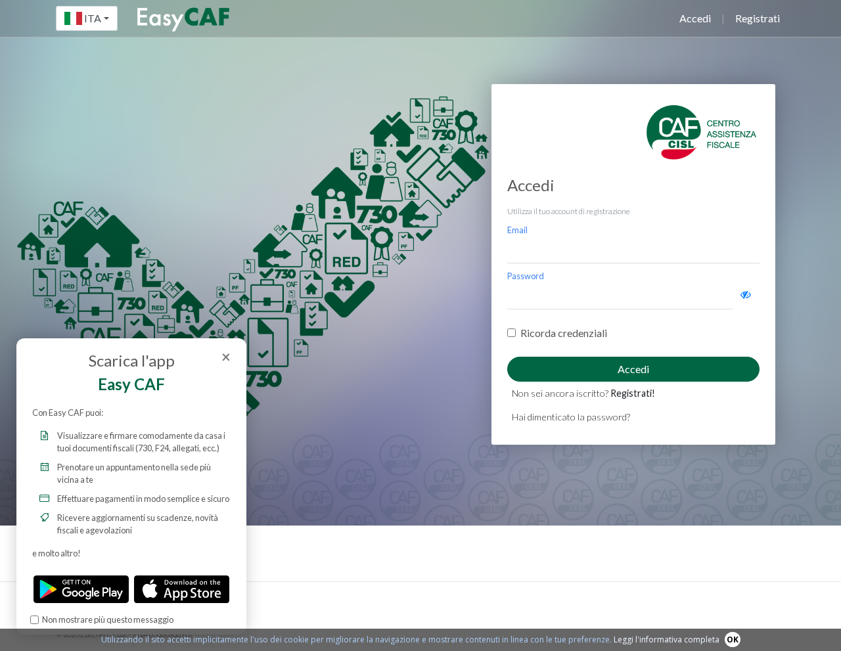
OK (733, 639)
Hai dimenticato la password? (571, 416)
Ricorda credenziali (563, 332)
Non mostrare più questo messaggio (107, 619)
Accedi (695, 18)
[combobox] (87, 18)
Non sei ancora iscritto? (583, 393)
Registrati (757, 18)
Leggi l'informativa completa (666, 639)
